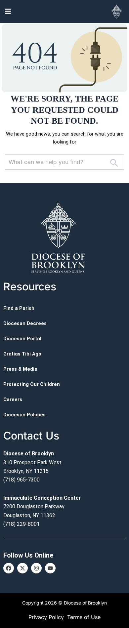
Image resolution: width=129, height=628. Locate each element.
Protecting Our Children (31, 384)
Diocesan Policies (24, 415)
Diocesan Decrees (25, 323)
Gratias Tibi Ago (22, 354)
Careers (12, 399)
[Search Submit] (114, 162)
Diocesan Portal (22, 339)
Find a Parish (18, 308)
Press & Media (20, 369)
